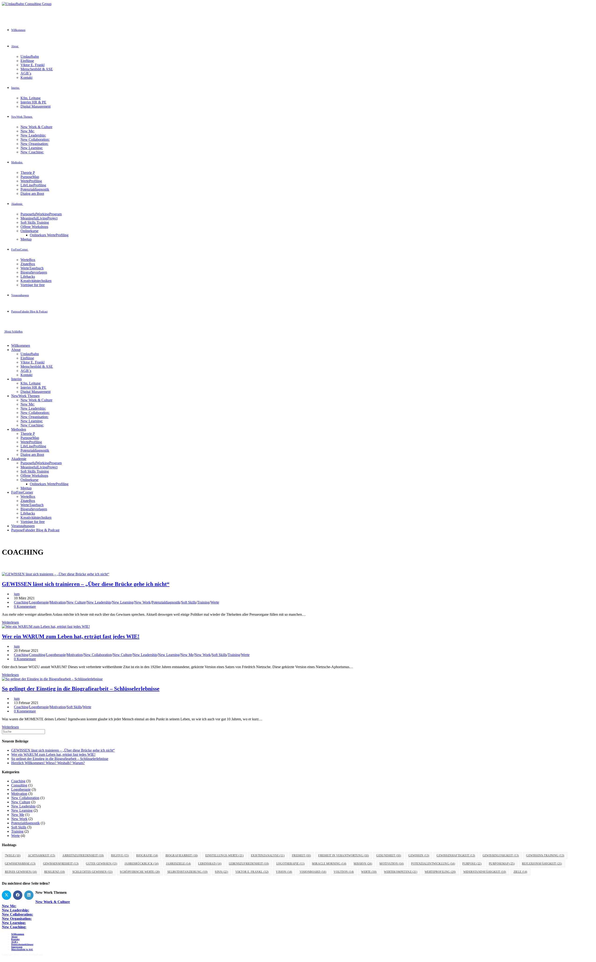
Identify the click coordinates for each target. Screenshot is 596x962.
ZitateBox (27, 501)
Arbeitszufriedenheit (83, 855)
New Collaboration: (35, 413)
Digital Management (35, 392)
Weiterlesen (10, 622)
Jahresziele (178, 863)
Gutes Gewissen (101, 863)
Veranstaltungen (23, 526)
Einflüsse (27, 358)
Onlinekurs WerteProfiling (49, 484)
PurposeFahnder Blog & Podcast (35, 530)
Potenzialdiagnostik (34, 450)
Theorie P (27, 434)
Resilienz (54, 871)
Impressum (16, 947)
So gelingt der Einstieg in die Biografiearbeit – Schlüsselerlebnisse (80, 689)
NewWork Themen (25, 396)
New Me (186, 655)
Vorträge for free (32, 522)
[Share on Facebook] (17, 895)
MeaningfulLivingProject (39, 467)
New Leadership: (33, 408)
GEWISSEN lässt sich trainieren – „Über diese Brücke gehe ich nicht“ (85, 584)
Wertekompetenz (400, 871)
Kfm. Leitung (30, 383)
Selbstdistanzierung (187, 871)
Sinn (221, 871)
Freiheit (301, 855)
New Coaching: (32, 425)
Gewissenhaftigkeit (456, 855)
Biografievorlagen (33, 509)
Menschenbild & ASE (36, 366)
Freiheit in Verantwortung (343, 855)
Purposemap (502, 863)
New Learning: (31, 421)
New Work (142, 602)
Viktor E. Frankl (32, 362)
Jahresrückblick (142, 863)
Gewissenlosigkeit (501, 855)
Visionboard (313, 871)
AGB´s (25, 371)
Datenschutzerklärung (22, 944)
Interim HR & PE (33, 387)
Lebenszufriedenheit (249, 863)
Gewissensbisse (20, 863)
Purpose (471, 863)
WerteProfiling (31, 442)
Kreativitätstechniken (35, 517)
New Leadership (99, 602)
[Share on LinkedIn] (29, 895)
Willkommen (20, 345)
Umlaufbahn (29, 354)
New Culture (76, 602)
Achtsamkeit (41, 855)
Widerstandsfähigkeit (484, 871)
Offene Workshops (34, 476)
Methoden (18, 429)
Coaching (21, 602)
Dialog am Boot (32, 455)
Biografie (147, 855)
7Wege (12, 855)
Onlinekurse (29, 480)
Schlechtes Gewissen (92, 871)
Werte (214, 602)
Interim (16, 379)
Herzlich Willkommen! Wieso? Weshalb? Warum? (48, 763)
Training (203, 602)
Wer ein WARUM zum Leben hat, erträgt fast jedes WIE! (70, 636)
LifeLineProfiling (33, 446)
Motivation (58, 602)
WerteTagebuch (32, 505)
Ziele (520, 871)
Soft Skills (188, 602)
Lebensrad (209, 863)
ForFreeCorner (22, 492)
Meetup (26, 488)
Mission (363, 863)
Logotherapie (39, 602)
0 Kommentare (25, 606)
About (15, 350)
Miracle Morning (329, 863)
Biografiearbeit (182, 855)
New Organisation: (34, 417)
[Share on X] (6, 895)
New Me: (27, 404)
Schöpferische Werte (140, 871)
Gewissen (418, 855)
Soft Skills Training (34, 471)
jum (17, 594)
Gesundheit (388, 855)
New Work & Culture (36, 400)
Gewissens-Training (545, 855)
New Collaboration (98, 655)
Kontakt (26, 375)
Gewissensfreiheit (61, 863)
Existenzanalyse (267, 855)
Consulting (37, 655)
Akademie (18, 459)
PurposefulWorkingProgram (41, 463)
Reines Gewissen (21, 871)
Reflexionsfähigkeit (542, 863)
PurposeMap (29, 438)
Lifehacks (27, 513)
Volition (344, 871)
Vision (284, 871)
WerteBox (27, 496)
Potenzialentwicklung (433, 863)
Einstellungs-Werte (224, 855)
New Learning (122, 602)
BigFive (120, 855)
